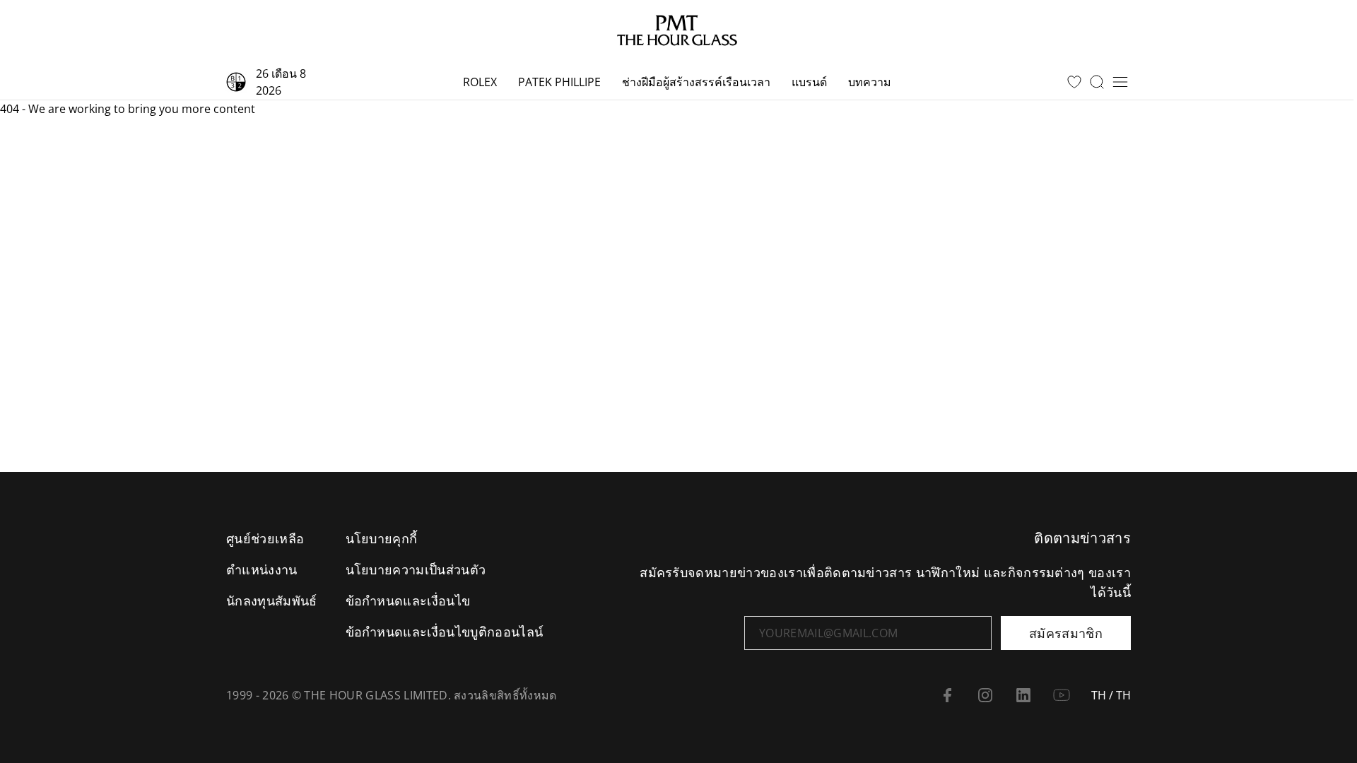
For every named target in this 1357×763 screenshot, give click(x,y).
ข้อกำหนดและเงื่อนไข (408, 600)
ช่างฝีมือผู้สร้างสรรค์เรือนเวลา (696, 82)
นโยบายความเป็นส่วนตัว (416, 569)
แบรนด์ (809, 82)
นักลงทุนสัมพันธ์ (271, 600)
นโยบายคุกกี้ (382, 538)
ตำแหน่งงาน (262, 569)
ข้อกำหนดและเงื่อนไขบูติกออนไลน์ (445, 631)
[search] (1097, 82)
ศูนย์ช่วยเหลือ (265, 538)
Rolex (480, 82)
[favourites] (1074, 81)
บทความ (869, 82)
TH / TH (1111, 695)
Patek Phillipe (559, 82)
